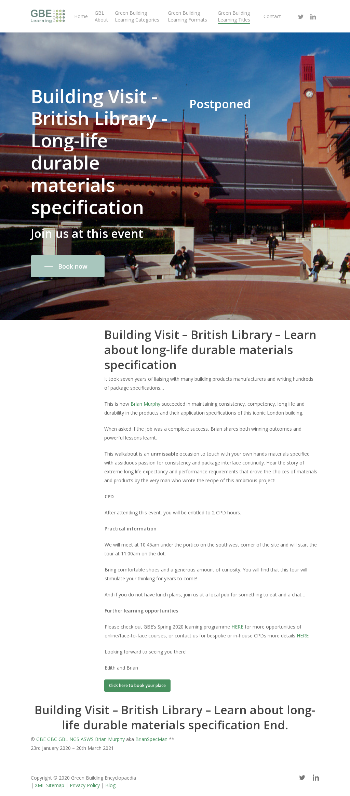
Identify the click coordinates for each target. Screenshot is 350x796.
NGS (74, 739)
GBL (63, 739)
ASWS (87, 739)
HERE (237, 626)
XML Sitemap (49, 785)
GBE (41, 739)
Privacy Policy (85, 785)
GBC (52, 739)
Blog (110, 785)
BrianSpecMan (151, 739)
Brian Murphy (145, 404)
